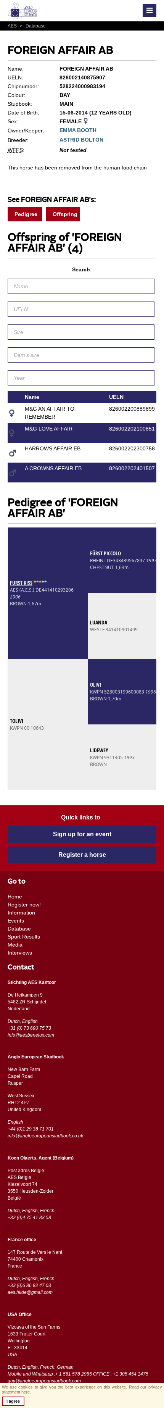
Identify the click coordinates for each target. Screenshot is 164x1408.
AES (13, 26)
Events (16, 921)
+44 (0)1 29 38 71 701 (31, 1129)
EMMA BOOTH (77, 130)
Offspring (65, 214)
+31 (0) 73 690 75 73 (29, 1028)
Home (15, 897)
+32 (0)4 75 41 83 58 (29, 1217)
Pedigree (25, 214)
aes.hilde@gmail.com (30, 1292)
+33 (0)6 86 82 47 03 (29, 1285)
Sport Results (24, 937)
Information (21, 913)
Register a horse (82, 855)
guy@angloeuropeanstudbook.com (44, 1381)
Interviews (20, 953)
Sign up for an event (82, 834)
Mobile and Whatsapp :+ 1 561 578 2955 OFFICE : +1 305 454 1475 (78, 1374)
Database (33, 26)
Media (15, 945)
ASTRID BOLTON (81, 140)
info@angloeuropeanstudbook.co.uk (45, 1136)
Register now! (24, 905)
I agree (13, 1401)
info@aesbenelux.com (31, 1035)
